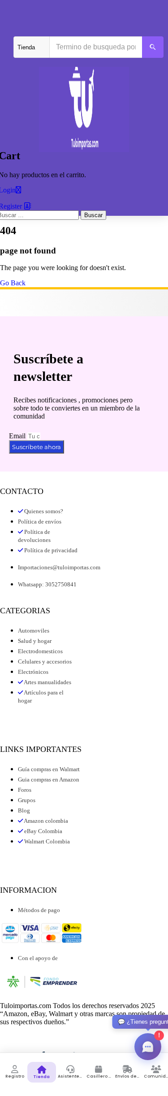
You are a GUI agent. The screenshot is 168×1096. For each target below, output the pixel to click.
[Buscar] (153, 47)
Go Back (13, 283)
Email (18, 436)
